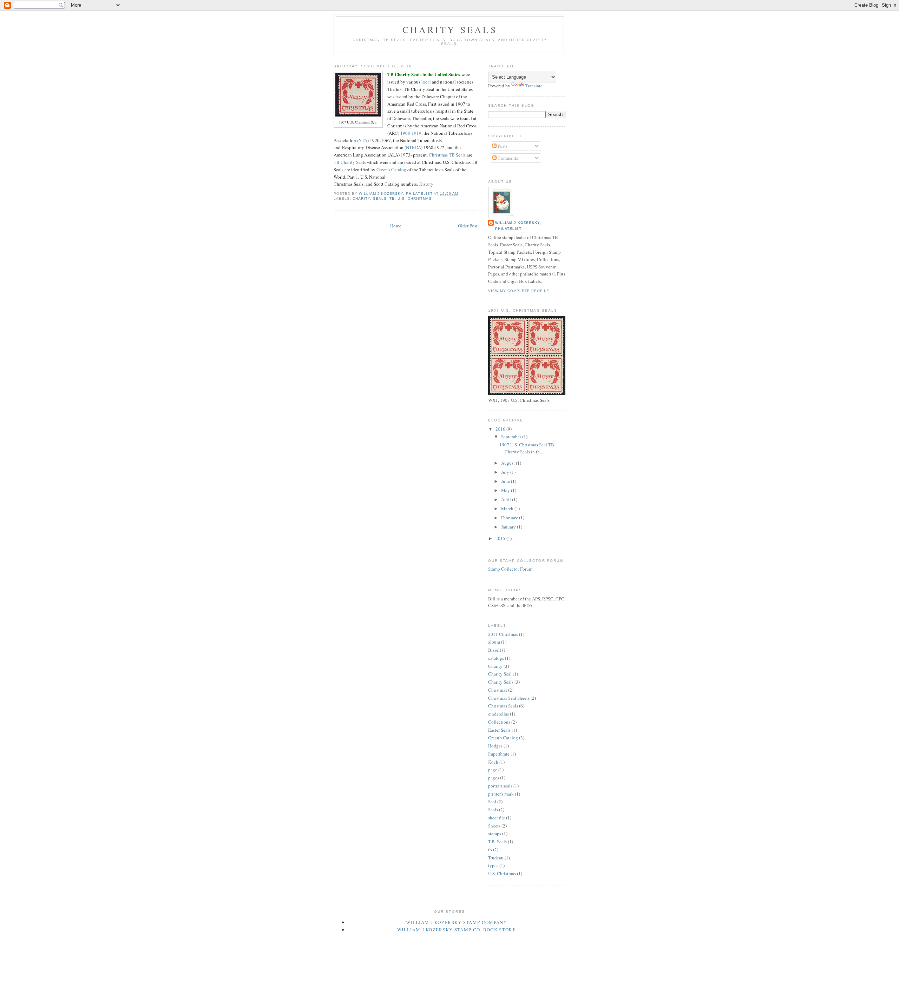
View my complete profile (518, 291)
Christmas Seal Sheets (509, 698)
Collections (499, 722)
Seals (380, 198)
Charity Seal (500, 674)
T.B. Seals (497, 841)
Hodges (495, 746)
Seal (492, 801)
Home (395, 225)
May (506, 490)
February (510, 517)
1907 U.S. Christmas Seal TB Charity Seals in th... (526, 448)
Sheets (494, 826)
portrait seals (500, 786)
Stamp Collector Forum (510, 569)
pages (493, 777)
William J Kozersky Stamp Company (456, 922)
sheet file (496, 818)
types (493, 865)
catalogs (496, 658)
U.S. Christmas (414, 198)
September (511, 436)
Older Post (468, 225)
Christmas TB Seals (447, 155)
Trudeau (496, 858)
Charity (361, 198)
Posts (502, 146)
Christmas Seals (503, 706)
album (494, 642)
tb (392, 198)
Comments (507, 158)
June (506, 481)
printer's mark (501, 794)
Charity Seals (449, 29)
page (492, 769)
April (506, 499)
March (507, 508)
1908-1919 (410, 133)
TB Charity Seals (350, 162)
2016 (501, 429)
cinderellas (498, 714)
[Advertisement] (461, 940)
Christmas (497, 690)
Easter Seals (499, 730)
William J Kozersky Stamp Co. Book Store (456, 929)
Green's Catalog (391, 169)
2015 (501, 538)
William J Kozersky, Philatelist (518, 225)
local (426, 82)
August (508, 463)
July (505, 472)
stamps (494, 833)
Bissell (494, 650)
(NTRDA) (413, 147)
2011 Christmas (503, 634)
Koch (493, 762)
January (509, 527)
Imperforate (499, 754)
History (426, 184)
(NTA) (363, 140)
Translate (534, 85)
